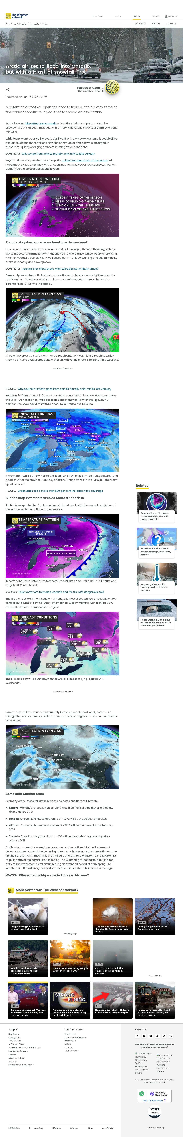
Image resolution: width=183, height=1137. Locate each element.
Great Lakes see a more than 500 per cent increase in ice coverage (60, 491)
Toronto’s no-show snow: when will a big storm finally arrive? (60, 269)
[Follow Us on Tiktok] (157, 1036)
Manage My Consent (18, 1051)
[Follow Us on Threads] (164, 1036)
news (13, 24)
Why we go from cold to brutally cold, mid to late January (58, 154)
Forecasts (34, 24)
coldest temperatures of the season (85, 160)
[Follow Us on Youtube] (150, 1036)
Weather (23, 24)
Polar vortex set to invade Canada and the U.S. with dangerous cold (61, 592)
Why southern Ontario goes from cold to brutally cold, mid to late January (64, 389)
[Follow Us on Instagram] (144, 1036)
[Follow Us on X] (170, 1036)
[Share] (8, 90)
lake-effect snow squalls (40, 123)
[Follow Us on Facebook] (137, 1036)
